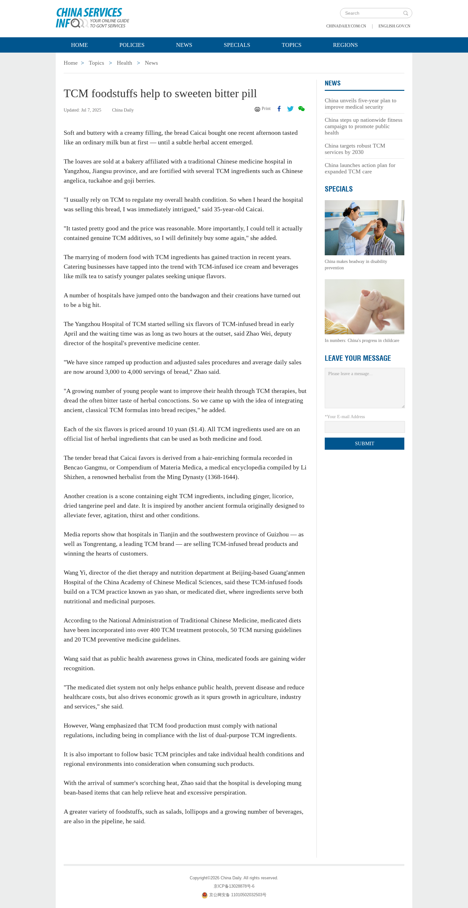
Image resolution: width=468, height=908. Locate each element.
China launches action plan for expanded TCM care (360, 168)
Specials (237, 45)
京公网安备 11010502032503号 (237, 894)
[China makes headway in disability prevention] (364, 227)
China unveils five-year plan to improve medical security (360, 103)
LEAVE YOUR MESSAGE (358, 358)
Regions (345, 45)
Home (79, 45)
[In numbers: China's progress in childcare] (364, 306)
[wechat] (301, 108)
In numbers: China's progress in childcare (362, 340)
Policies (132, 45)
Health (124, 63)
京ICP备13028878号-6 (234, 886)
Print (266, 108)
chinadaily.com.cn (346, 26)
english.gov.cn (394, 26)
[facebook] (279, 108)
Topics (291, 45)
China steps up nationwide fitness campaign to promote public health (363, 126)
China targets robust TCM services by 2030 (355, 148)
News (184, 45)
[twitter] (290, 108)
